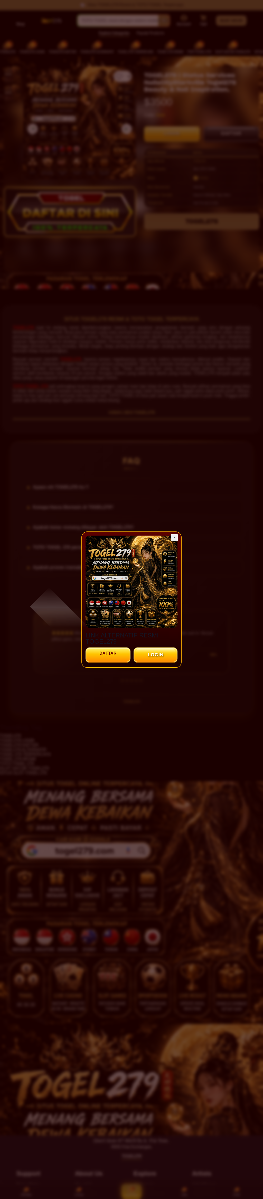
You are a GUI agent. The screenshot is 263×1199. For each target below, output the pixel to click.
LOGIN (156, 654)
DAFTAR (108, 653)
